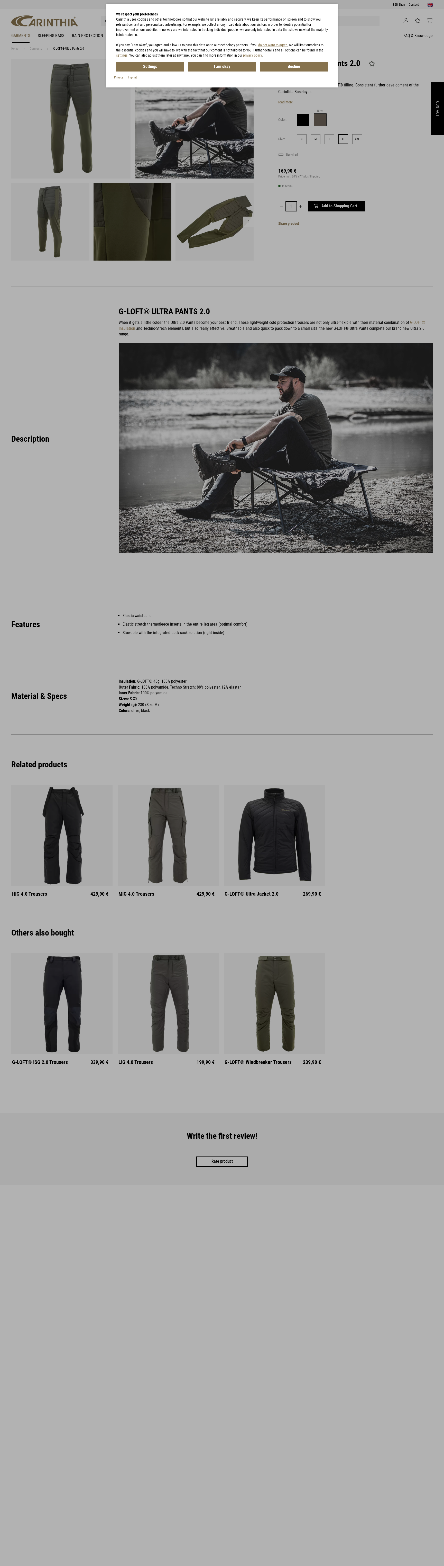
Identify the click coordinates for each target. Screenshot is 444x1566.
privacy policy (252, 55)
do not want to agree (273, 45)
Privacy (118, 77)
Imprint (132, 77)
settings (121, 55)
